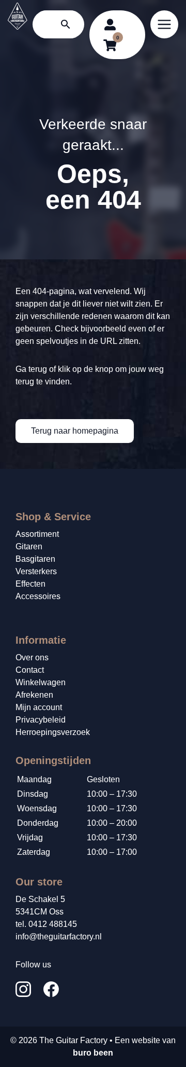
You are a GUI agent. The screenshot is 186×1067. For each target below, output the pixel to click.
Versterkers (36, 571)
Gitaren (29, 546)
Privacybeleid (41, 719)
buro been (93, 1052)
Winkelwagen (41, 682)
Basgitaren (35, 559)
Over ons (32, 657)
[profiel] (110, 24)
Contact (30, 670)
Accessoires (38, 596)
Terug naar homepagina (74, 430)
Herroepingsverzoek (53, 732)
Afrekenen (34, 694)
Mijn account (39, 707)
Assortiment (37, 534)
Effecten (30, 583)
